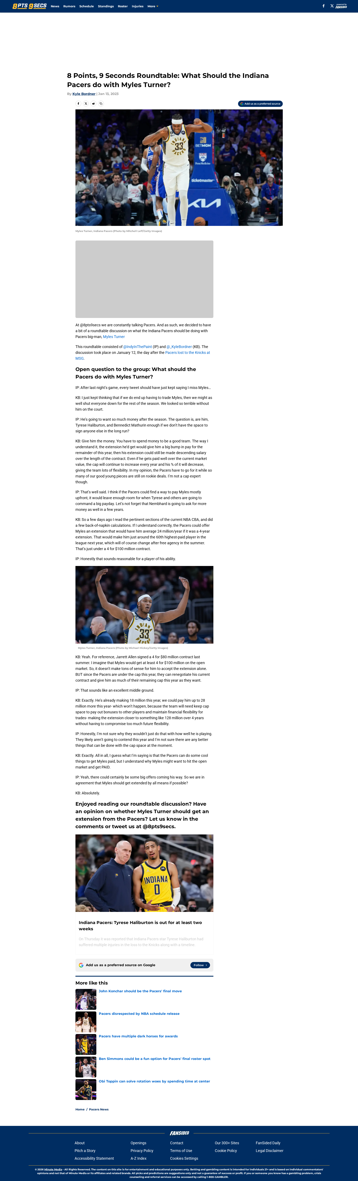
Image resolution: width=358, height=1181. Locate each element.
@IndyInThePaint (137, 346)
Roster (123, 6)
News (55, 6)
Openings (138, 1143)
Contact (176, 1143)
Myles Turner (113, 336)
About (80, 1143)
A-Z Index (139, 1158)
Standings (106, 6)
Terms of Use (181, 1150)
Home (80, 1109)
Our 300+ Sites (227, 1143)
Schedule (86, 6)
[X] (332, 6)
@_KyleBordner (179, 346)
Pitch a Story (85, 1150)
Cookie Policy (226, 1150)
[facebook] (324, 6)
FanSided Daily (268, 1143)
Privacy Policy (142, 1150)
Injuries (137, 6)
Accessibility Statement (94, 1158)
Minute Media (53, 1169)
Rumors (69, 6)
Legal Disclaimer (269, 1150)
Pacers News (98, 1109)
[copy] (101, 103)
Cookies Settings (184, 1158)
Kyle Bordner (84, 94)
